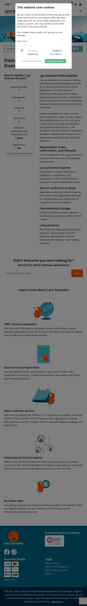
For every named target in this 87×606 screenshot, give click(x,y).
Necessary (33, 50)
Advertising (33, 54)
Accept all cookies (55, 61)
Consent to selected (31, 61)
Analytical (57, 50)
